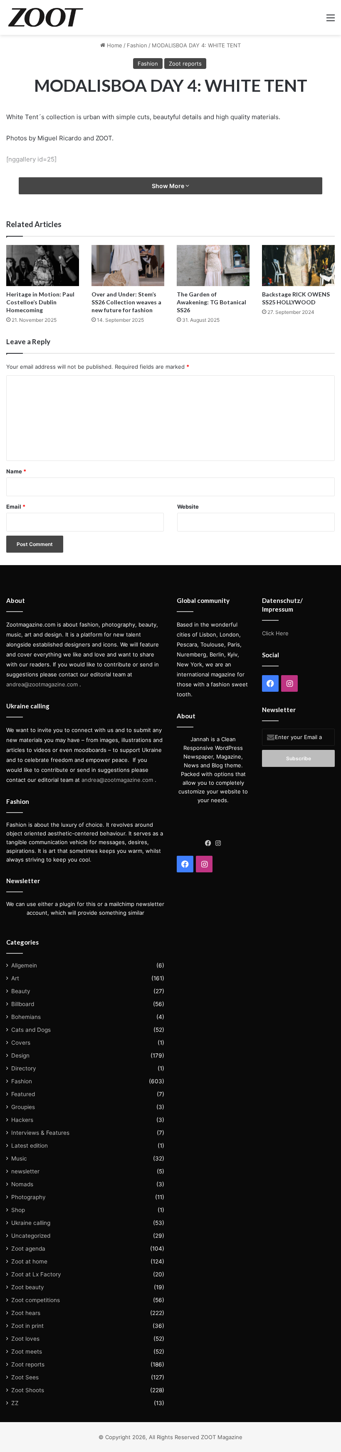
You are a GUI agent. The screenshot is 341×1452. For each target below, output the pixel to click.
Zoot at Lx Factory (36, 1274)
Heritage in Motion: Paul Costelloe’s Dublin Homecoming (40, 302)
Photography (28, 1197)
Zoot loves (25, 1338)
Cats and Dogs (31, 1029)
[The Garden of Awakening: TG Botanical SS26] (213, 265)
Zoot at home (29, 1261)
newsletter (25, 1171)
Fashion (137, 45)
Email (15, 506)
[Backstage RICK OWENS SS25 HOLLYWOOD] (298, 265)
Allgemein (24, 965)
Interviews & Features (40, 1132)
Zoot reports (185, 63)
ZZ (15, 1403)
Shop (18, 1210)
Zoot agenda (28, 1248)
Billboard (22, 1004)
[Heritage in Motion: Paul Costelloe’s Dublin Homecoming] (42, 265)
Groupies (23, 1107)
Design (20, 1055)
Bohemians (26, 1017)
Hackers (22, 1120)
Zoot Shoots (27, 1390)
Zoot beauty (27, 1287)
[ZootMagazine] (45, 17)
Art (15, 978)
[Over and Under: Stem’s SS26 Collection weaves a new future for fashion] (127, 265)
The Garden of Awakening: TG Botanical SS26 (211, 302)
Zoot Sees (25, 1377)
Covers (20, 1042)
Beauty (20, 991)
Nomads (22, 1184)
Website (188, 506)
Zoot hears (25, 1313)
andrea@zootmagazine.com (42, 684)
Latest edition (29, 1145)
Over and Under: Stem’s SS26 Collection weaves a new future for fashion (126, 302)
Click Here (275, 633)
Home (113, 45)
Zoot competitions (35, 1300)
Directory (23, 1068)
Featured (23, 1094)
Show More (168, 185)
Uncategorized (30, 1235)
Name (16, 471)
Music (19, 1158)
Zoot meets (26, 1351)
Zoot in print (27, 1325)
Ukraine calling (30, 1222)
